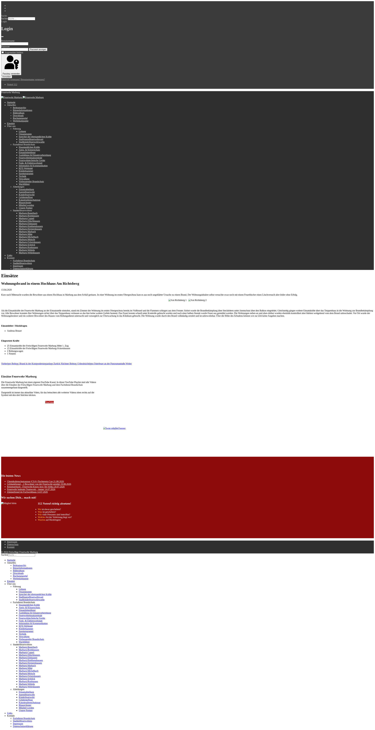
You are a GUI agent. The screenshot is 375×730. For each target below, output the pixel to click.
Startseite (11, 102)
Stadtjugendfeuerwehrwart (31, 139)
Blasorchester (25, 202)
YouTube (49, 402)
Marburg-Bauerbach (28, 213)
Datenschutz (12, 544)
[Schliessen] (2, 36)
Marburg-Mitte (25, 234)
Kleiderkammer (26, 171)
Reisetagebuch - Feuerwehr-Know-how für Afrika (36, 486)
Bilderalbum (18, 113)
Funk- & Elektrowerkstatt (30, 163)
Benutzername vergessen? (33, 79)
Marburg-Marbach (27, 231)
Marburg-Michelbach (28, 237)
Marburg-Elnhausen (28, 223)
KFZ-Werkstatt (26, 168)
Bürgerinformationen (22, 110)
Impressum (18, 266)
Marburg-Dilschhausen (29, 221)
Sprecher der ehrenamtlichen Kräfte (35, 136)
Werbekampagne (20, 121)
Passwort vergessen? (11, 79)
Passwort (5, 46)
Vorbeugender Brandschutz (31, 181)
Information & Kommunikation (33, 165)
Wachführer (24, 184)
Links (9, 255)
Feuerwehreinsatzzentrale (30, 157)
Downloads (18, 115)
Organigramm (25, 134)
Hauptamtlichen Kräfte (29, 147)
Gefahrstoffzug (26, 197)
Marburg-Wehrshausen (29, 252)
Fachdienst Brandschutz (24, 260)
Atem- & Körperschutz (29, 150)
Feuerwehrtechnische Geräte (32, 160)
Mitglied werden (26, 205)
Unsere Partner (26, 208)
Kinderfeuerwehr (27, 194)
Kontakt (11, 547)
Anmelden (6, 77)
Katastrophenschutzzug (29, 200)
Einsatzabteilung (26, 189)
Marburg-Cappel (26, 218)
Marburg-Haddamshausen (31, 226)
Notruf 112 (12, 84)
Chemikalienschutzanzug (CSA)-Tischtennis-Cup (35, 481)
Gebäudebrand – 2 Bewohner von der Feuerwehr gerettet (39, 484)
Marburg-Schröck (27, 245)
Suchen (4, 18)
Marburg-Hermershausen (30, 229)
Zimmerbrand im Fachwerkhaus (27, 492)
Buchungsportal (20, 118)
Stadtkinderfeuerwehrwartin (32, 142)
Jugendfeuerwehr (27, 192)
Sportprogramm (26, 173)
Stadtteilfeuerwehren (22, 263)
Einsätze (11, 123)
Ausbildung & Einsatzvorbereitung (35, 155)
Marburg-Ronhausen (28, 247)
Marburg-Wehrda (27, 250)
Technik (22, 176)
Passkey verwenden (11, 74)
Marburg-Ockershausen (30, 242)
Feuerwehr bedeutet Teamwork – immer (31, 489)
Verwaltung (24, 179)
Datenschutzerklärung (23, 268)
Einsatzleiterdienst (27, 152)
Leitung (22, 131)
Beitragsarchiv (19, 107)
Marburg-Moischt (27, 239)
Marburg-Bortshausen (29, 216)
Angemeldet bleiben (14, 52)
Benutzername (8, 41)
